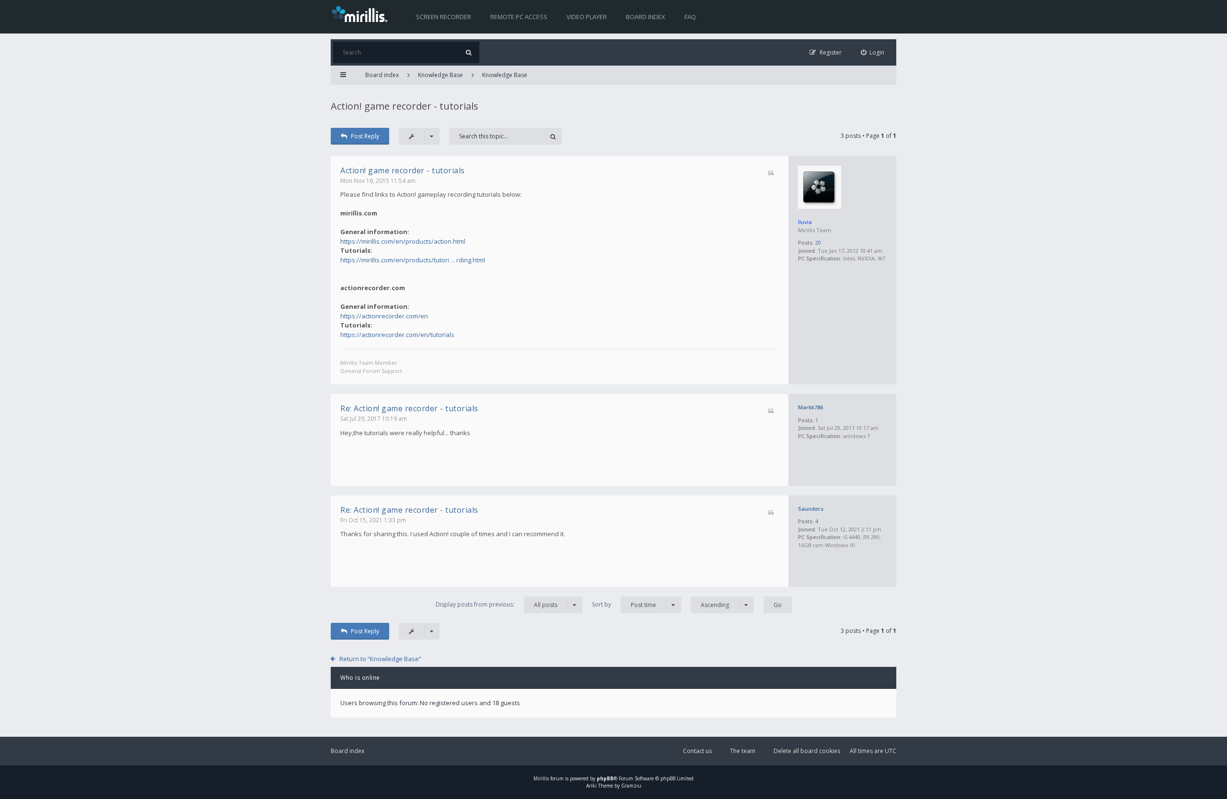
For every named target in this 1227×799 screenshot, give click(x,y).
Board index (645, 16)
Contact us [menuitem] (697, 751)
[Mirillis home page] (361, 13)
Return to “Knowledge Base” (380, 658)
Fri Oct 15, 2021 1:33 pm (373, 520)
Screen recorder (443, 16)
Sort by (624, 604)
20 (818, 242)
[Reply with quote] (771, 173)
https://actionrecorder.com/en (384, 316)
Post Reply (365, 136)
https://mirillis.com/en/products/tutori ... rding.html (412, 260)
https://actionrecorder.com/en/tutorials (397, 334)
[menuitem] (872, 52)
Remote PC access (518, 16)
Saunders (810, 508)
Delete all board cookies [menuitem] (807, 751)
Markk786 (810, 407)
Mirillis (541, 778)
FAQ (690, 16)
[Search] (468, 52)
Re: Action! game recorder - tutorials (409, 408)
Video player (587, 16)
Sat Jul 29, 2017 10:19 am (373, 419)
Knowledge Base (440, 75)
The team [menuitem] (742, 751)
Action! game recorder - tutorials (404, 106)
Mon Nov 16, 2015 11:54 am (378, 181)
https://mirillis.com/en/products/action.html (402, 241)
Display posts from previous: (496, 604)
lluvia (805, 221)
